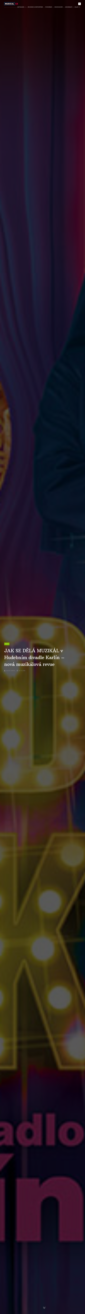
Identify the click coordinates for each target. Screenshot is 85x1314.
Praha (7, 643)
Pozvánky (48, 7)
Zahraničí (68, 7)
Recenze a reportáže (35, 7)
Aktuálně (20, 7)
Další (76, 7)
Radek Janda (10, 670)
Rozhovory (59, 7)
